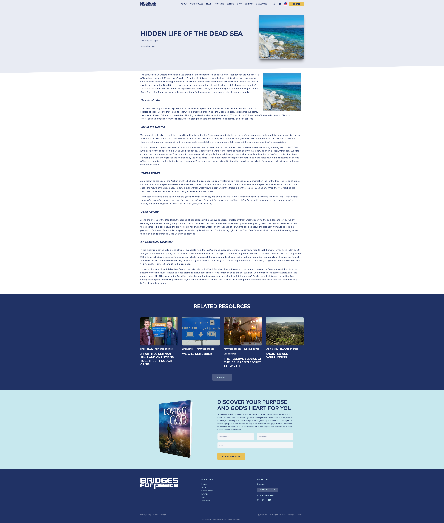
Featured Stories (164, 349)
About (184, 4)
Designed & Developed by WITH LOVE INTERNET (222, 519)
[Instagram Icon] (263, 500)
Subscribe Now (231, 456)
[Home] (148, 4)
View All (222, 377)
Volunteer (205, 500)
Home (204, 484)
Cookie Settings (159, 514)
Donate (296, 4)
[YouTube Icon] (269, 500)
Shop (239, 4)
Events (230, 4)
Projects (219, 4)
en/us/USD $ (266, 490)
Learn (209, 4)
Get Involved (197, 4)
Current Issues (251, 349)
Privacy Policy (145, 514)
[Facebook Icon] (258, 500)
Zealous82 (261, 4)
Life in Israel (146, 349)
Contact (249, 4)
